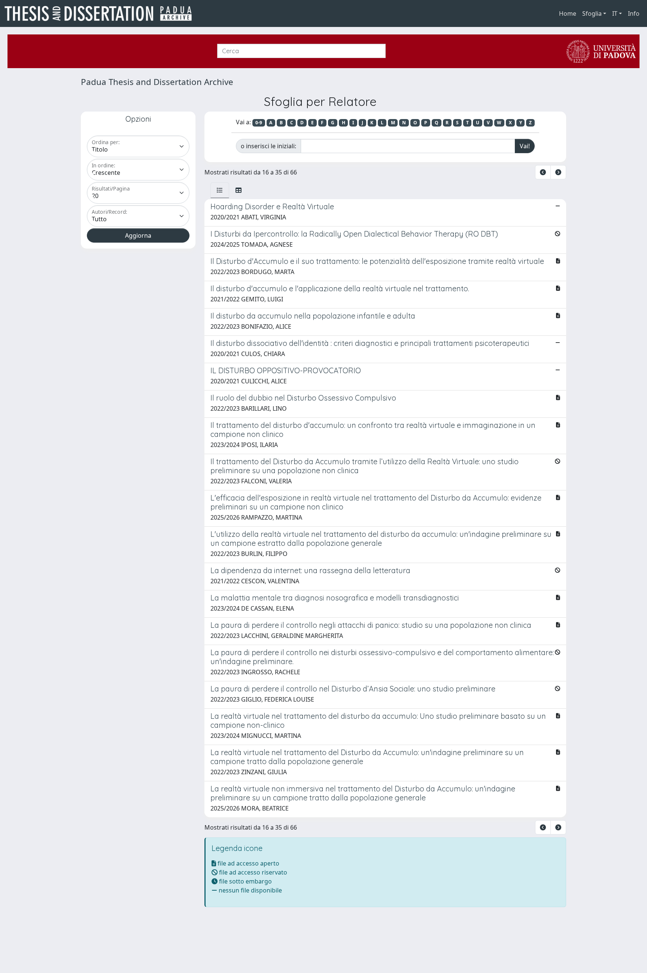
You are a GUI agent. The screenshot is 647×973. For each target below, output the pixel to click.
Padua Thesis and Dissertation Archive (157, 82)
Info (634, 13)
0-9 (258, 122)
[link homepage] (101, 13)
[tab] (219, 190)
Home (567, 13)
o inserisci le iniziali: (268, 146)
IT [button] (614, 13)
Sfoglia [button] (592, 13)
